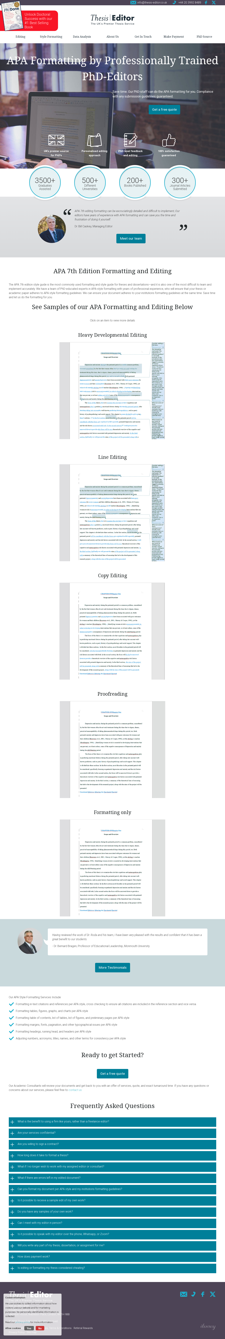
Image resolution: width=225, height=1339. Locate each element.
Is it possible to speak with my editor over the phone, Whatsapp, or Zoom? (63, 1234)
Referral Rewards (83, 1328)
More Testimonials (113, 968)
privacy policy (22, 1322)
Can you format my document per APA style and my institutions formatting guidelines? (70, 1189)
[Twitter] (213, 3)
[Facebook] (206, 3)
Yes (29, 1328)
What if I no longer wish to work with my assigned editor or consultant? (61, 1166)
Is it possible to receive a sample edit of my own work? (51, 1200)
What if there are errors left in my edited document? (49, 1177)
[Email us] (183, 1294)
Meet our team (131, 238)
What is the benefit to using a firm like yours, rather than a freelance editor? (63, 1121)
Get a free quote (164, 109)
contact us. (76, 1090)
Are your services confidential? (37, 1132)
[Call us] (193, 1294)
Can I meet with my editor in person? (40, 1222)
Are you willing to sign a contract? (38, 1144)
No (40, 1328)
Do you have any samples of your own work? (45, 1211)
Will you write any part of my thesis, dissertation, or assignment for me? (61, 1245)
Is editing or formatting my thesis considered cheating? (51, 1268)
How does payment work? (34, 1256)
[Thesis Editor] (112, 19)
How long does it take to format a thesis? (43, 1155)
